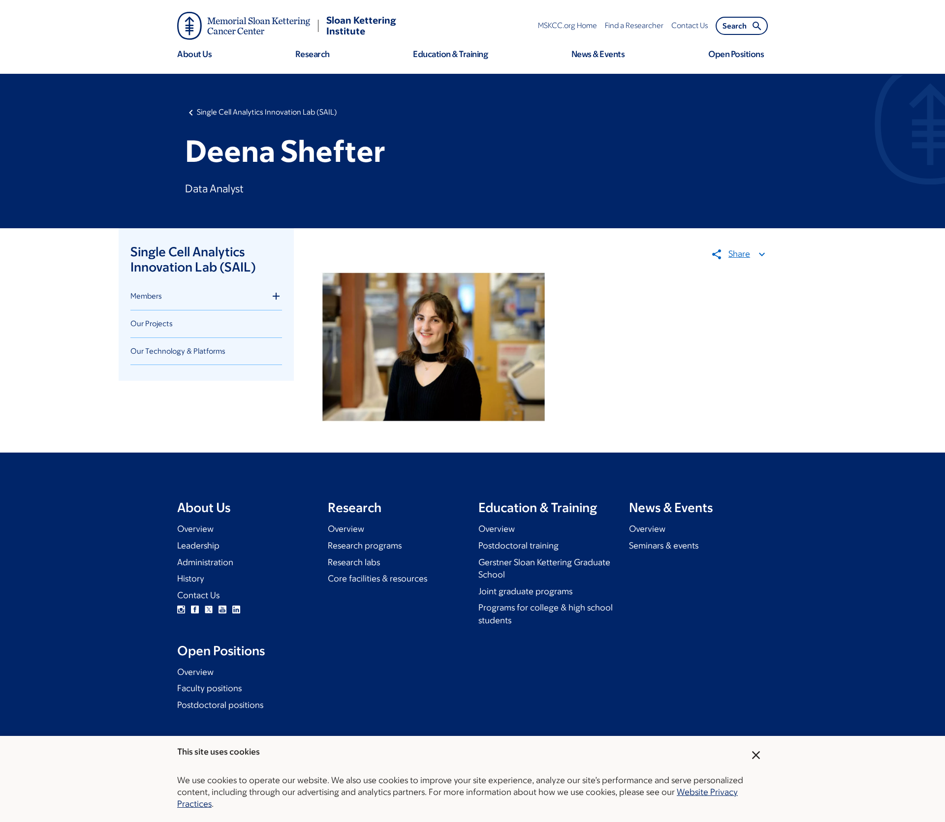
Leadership (198, 545)
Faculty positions (209, 688)
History (190, 578)
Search (735, 26)
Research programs (365, 545)
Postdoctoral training (518, 545)
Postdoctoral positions (220, 705)
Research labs (354, 562)
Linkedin (236, 609)
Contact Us (198, 595)
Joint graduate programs (525, 591)
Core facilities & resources (377, 578)
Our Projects (151, 323)
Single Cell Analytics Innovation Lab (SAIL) (267, 112)
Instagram (181, 609)
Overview (195, 529)
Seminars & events (663, 545)
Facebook (195, 609)
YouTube (222, 609)
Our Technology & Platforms (177, 351)
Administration (205, 562)
